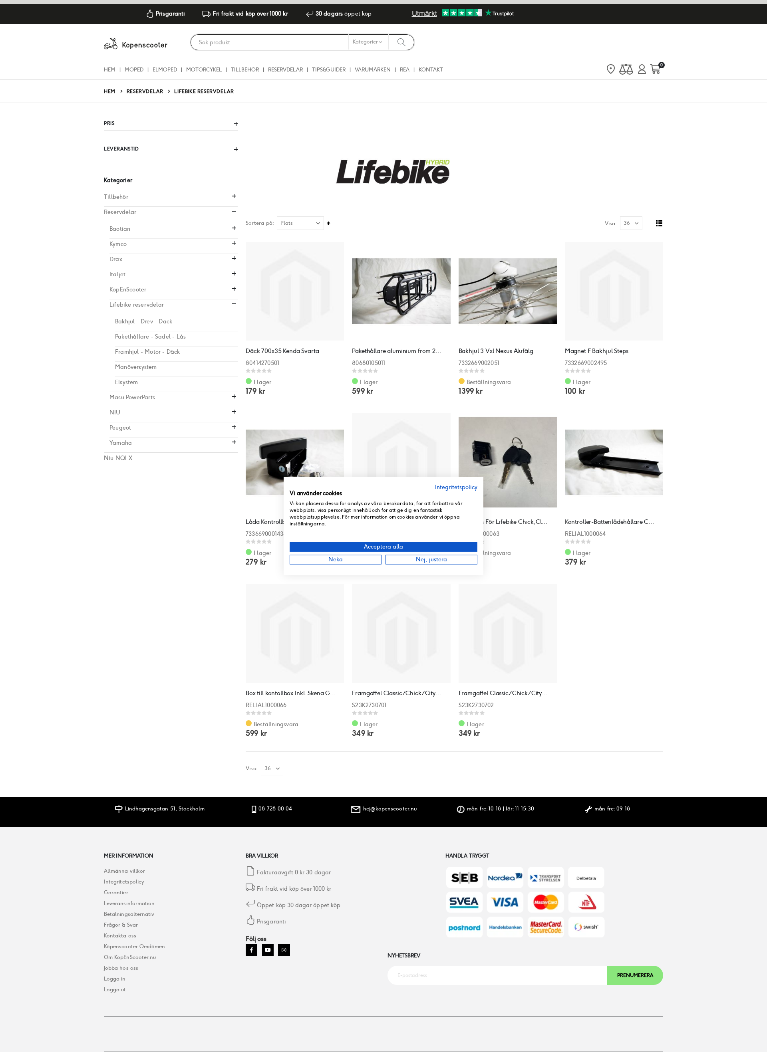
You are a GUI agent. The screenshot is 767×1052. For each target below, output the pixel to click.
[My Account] (642, 69)
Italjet (117, 274)
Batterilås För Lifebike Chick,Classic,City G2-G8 (504, 521)
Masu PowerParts (132, 397)
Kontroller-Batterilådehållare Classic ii (610, 521)
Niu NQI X (118, 458)
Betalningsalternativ (129, 914)
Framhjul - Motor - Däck (147, 351)
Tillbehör (116, 196)
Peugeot (120, 427)
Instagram (284, 950)
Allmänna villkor (124, 871)
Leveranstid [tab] (121, 149)
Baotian (119, 228)
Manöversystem (136, 366)
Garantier (116, 892)
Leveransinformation (129, 903)
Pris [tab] (109, 123)
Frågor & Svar (121, 924)
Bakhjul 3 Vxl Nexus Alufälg (496, 351)
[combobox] (302, 42)
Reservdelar (145, 91)
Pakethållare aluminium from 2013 (397, 351)
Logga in (115, 978)
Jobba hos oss (121, 968)
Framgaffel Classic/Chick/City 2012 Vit (397, 693)
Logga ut (115, 989)
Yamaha (120, 442)
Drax (115, 259)
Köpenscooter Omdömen (134, 946)
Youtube (268, 950)
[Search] (401, 42)
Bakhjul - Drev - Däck (143, 321)
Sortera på (259, 223)
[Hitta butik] (611, 69)
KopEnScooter (127, 289)
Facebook (251, 950)
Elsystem (126, 382)
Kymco (118, 244)
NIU (115, 412)
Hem (109, 91)
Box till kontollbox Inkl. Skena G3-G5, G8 (291, 693)
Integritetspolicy (124, 881)
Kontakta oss (120, 935)
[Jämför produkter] (626, 69)
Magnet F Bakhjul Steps (596, 351)
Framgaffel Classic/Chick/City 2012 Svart (504, 693)
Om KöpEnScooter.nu (130, 957)
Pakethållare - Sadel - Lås (150, 336)
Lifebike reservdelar (136, 304)
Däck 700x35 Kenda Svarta (282, 351)
